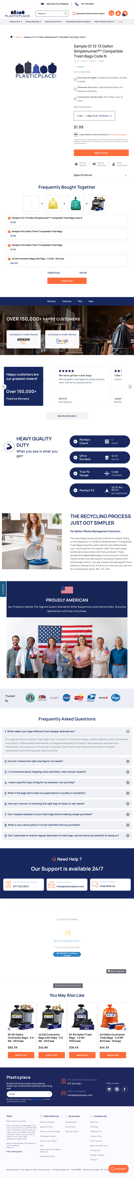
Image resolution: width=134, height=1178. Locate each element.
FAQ (80, 301)
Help (91, 301)
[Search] (65, 13)
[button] (125, 13)
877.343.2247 (21, 886)
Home (18, 37)
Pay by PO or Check (48, 1141)
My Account (70, 1127)
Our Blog (94, 1127)
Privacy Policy (96, 1136)
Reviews (51, 301)
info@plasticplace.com (70, 886)
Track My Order (71, 1131)
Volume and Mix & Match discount (50, 1150)
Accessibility (76, 1170)
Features (66, 301)
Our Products (96, 1141)
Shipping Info (96, 1131)
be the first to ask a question (68, 986)
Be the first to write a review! (67, 954)
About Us (94, 1122)
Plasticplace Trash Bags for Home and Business (29, 1169)
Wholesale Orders (48, 1136)
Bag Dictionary (46, 1127)
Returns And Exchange (50, 1131)
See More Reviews (67, 415)
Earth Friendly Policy (99, 1146)
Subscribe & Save (47, 1156)
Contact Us (95, 1150)
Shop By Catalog (47, 1122)
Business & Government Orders (91, 13)
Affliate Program (97, 1155)
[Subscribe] (49, 1094)
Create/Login (71, 1122)
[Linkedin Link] (109, 1089)
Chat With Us (107, 886)
